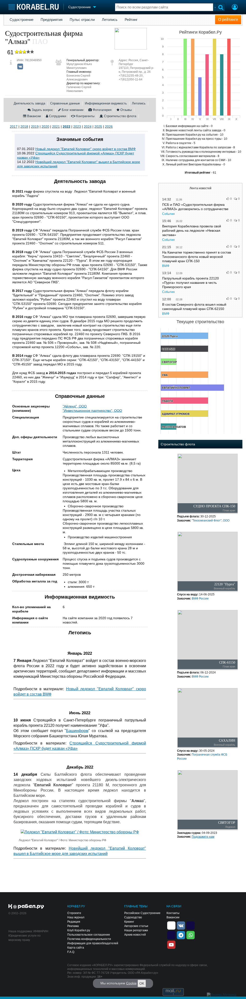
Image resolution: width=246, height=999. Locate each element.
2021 (56, 126)
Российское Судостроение (142, 913)
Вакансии (33, 116)
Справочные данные (65, 103)
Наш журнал (75, 917)
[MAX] (171, 934)
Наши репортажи (136, 930)
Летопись (109, 20)
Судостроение (21, 20)
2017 (14, 126)
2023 (77, 126)
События (168, 214)
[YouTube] (171, 944)
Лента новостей (200, 188)
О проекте (74, 913)
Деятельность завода (29, 103)
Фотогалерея (101, 110)
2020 (45, 126)
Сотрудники (57, 116)
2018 (24, 126)
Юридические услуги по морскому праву (24, 938)
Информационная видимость (106, 103)
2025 (98, 126)
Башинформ (77, 731)
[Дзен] (171, 925)
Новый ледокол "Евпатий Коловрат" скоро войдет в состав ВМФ (85, 149)
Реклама (73, 926)
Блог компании (72, 110)
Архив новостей (135, 934)
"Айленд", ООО (75, 406)
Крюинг (129, 921)
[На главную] (33, 7)
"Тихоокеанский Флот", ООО (210, 520)
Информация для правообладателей (92, 943)
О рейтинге (228, 20)
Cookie (131, 983)
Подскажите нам (203, 836)
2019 (35, 126)
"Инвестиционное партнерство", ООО (92, 410)
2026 (109, 126)
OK (141, 983)
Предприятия (51, 20)
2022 (66, 126)
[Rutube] (190, 925)
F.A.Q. (71, 952)
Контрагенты (84, 116)
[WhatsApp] (190, 934)
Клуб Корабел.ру (78, 930)
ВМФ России (200, 598)
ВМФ (165, 266)
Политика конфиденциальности (89, 939)
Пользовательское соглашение (88, 934)
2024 (88, 126)
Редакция (73, 921)
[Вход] (235, 7)
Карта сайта (75, 947)
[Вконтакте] (20, 66)
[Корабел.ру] (26, 906)
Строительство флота (119, 116)
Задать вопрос (42, 110)
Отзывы (125, 110)
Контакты (172, 913)
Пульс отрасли (82, 20)
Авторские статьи (136, 926)
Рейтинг (131, 20)
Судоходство (133, 917)
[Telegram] (181, 934)
